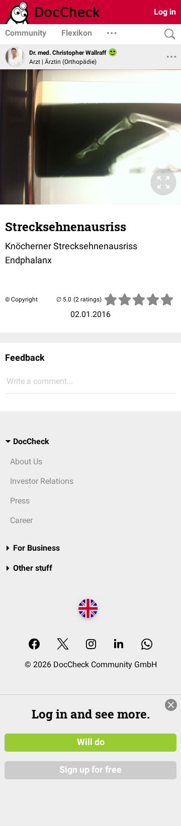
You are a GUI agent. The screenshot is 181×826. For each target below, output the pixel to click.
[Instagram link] (91, 645)
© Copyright (21, 299)
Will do (91, 742)
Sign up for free (90, 770)
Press (20, 500)
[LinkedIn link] (118, 645)
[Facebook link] (34, 645)
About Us (26, 461)
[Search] (167, 34)
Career (21, 520)
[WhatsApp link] (146, 645)
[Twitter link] (63, 645)
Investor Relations (41, 481)
